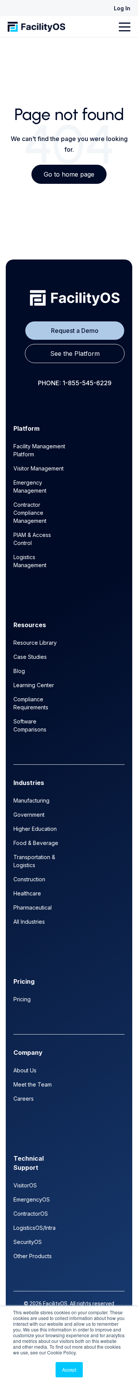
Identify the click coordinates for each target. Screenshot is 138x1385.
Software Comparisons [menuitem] (29, 725)
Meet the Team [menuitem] (32, 1084)
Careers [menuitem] (23, 1098)
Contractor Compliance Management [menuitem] (29, 512)
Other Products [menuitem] (32, 1256)
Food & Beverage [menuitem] (35, 843)
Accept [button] (69, 1369)
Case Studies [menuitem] (30, 657)
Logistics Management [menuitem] (29, 561)
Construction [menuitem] (29, 879)
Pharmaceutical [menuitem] (32, 907)
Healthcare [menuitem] (27, 893)
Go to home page (69, 174)
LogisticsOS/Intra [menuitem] (34, 1227)
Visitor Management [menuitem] (38, 468)
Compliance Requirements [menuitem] (30, 703)
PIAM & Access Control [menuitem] (32, 539)
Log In (122, 8)
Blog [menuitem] (19, 671)
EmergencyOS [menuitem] (31, 1199)
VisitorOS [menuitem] (25, 1185)
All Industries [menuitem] (29, 921)
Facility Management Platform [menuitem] (39, 450)
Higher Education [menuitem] (35, 828)
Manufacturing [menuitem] (31, 800)
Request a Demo (75, 330)
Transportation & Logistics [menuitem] (34, 861)
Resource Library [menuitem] (35, 642)
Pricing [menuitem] (22, 999)
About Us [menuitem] (24, 1070)
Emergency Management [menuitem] (29, 486)
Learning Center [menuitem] (33, 685)
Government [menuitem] (28, 814)
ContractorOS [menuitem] (30, 1213)
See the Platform (75, 353)
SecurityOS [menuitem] (27, 1242)
